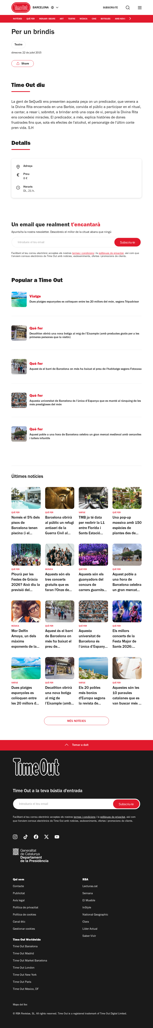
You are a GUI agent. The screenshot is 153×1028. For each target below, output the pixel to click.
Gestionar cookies (24, 929)
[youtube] (57, 837)
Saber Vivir (89, 936)
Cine (94, 19)
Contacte (18, 886)
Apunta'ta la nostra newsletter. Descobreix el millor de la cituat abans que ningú (61, 232)
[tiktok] (25, 837)
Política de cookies (24, 914)
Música (83, 19)
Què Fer (30, 19)
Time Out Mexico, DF (26, 989)
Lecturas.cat (90, 886)
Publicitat (19, 893)
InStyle (86, 907)
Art (62, 19)
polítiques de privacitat (111, 253)
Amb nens (120, 19)
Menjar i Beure (47, 19)
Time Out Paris (22, 982)
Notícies (17, 19)
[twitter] (46, 837)
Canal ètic (19, 922)
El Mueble (88, 900)
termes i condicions (83, 253)
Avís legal (19, 900)
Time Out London (24, 968)
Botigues (105, 19)
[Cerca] (127, 7)
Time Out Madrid (23, 953)
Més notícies (76, 721)
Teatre (71, 19)
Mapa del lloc (20, 1005)
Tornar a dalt (80, 745)
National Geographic (95, 914)
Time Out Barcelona (25, 946)
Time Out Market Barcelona (30, 960)
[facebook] (36, 837)
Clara (85, 922)
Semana (87, 893)
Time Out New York (25, 975)
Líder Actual (89, 929)
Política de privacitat (25, 907)
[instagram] (15, 837)
